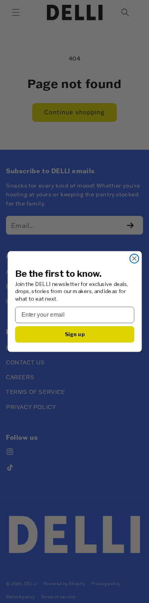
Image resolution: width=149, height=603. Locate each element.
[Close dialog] (134, 258)
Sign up (74, 334)
